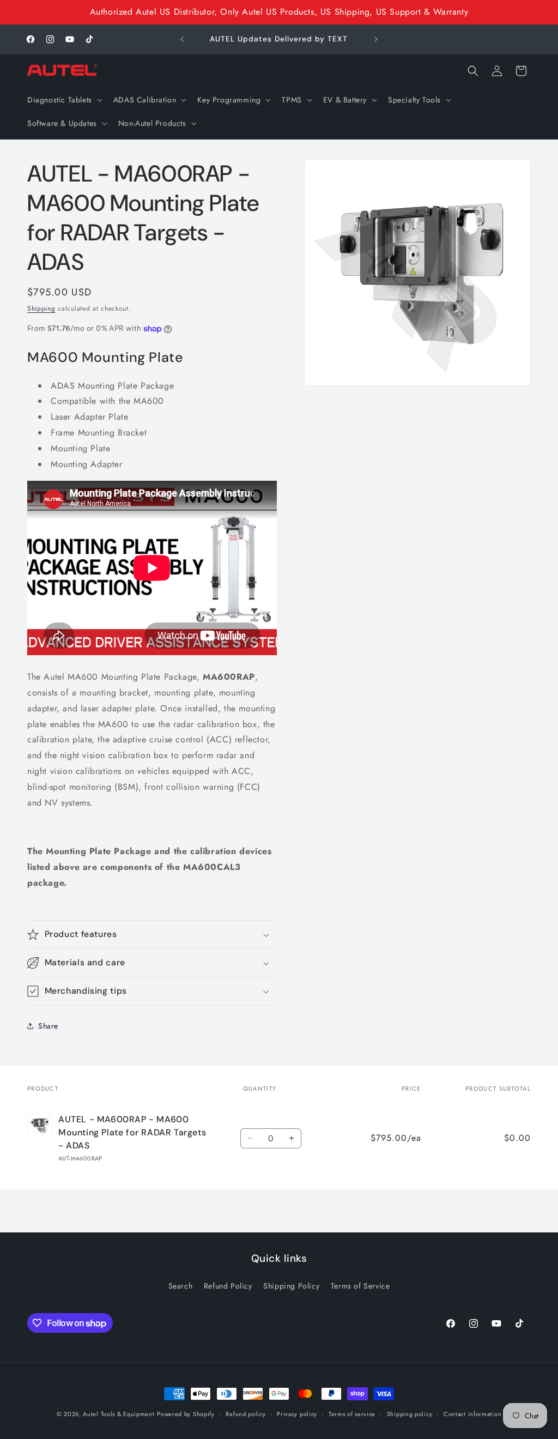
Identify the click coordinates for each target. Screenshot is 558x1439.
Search (180, 1285)
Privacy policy (297, 1414)
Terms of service (352, 1414)
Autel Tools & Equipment (118, 1414)
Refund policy (245, 1414)
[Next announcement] (376, 39)
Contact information (472, 1414)
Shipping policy (410, 1414)
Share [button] (48, 1025)
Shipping (41, 308)
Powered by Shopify (186, 1414)
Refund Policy (228, 1285)
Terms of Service (360, 1285)
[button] (64, 99)
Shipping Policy (291, 1285)
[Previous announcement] (182, 39)
